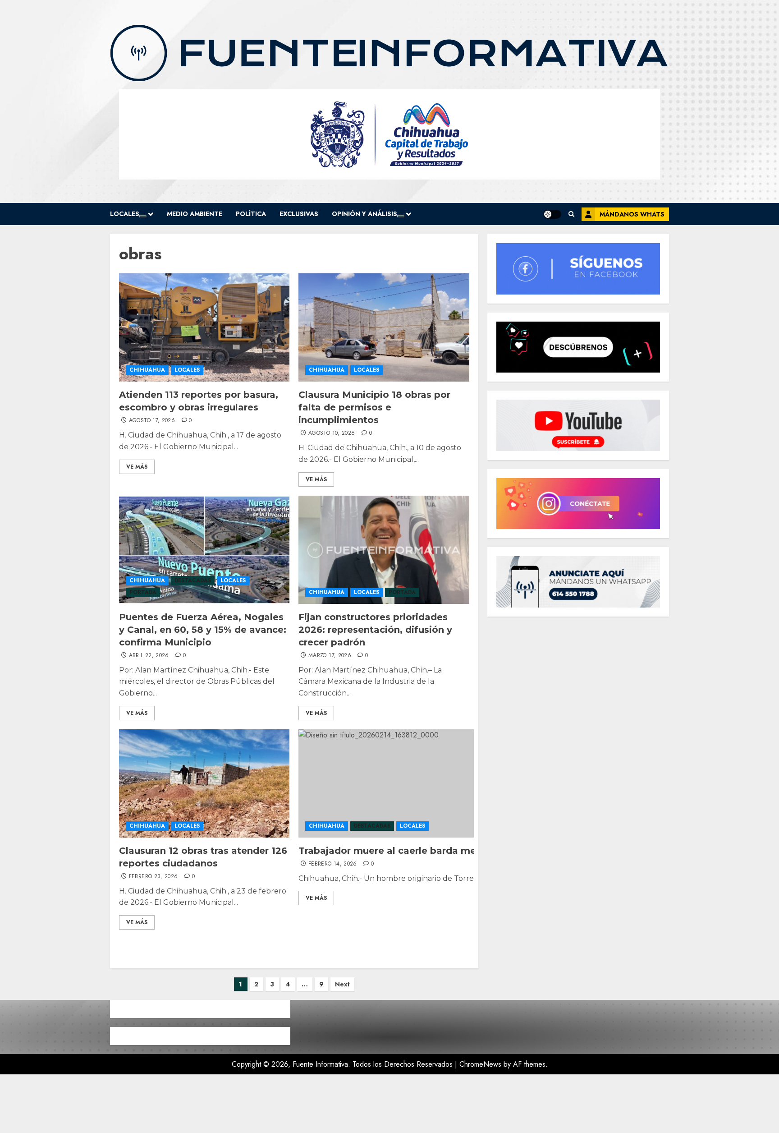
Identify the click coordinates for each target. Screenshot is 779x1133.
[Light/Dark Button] (552, 214)
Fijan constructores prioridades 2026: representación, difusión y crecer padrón (375, 630)
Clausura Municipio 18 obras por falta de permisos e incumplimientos (374, 407)
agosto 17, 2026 (152, 420)
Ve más (136, 467)
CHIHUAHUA (147, 370)
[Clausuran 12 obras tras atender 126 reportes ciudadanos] (204, 783)
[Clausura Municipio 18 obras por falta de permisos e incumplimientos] (383, 327)
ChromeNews (480, 1064)
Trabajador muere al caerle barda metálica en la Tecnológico (444, 850)
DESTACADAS (192, 580)
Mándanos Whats (632, 214)
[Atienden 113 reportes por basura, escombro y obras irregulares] (204, 327)
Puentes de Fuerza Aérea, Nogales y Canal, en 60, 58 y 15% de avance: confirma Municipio (202, 630)
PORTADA (142, 592)
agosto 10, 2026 (331, 433)
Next (342, 984)
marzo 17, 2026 (329, 655)
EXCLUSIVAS (299, 213)
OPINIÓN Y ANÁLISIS (364, 213)
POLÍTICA (251, 213)
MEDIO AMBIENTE (194, 213)
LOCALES (124, 213)
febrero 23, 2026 (153, 876)
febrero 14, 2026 (332, 864)
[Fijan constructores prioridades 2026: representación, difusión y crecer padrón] (383, 550)
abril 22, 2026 (149, 655)
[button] (571, 214)
